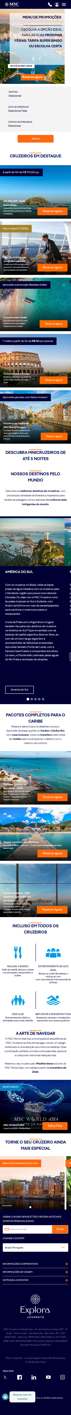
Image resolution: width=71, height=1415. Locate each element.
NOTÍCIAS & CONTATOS (15, 1280)
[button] (32, 77)
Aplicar (36, 138)
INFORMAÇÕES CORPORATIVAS (20, 1264)
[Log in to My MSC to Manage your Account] (57, 4)
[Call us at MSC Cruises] (50, 4)
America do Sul (19, 689)
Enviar (60, 1229)
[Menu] (66, 4)
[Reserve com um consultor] (5, 1396)
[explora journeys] (35, 1306)
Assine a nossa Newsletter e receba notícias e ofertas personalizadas (32, 1219)
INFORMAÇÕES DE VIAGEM (17, 1272)
